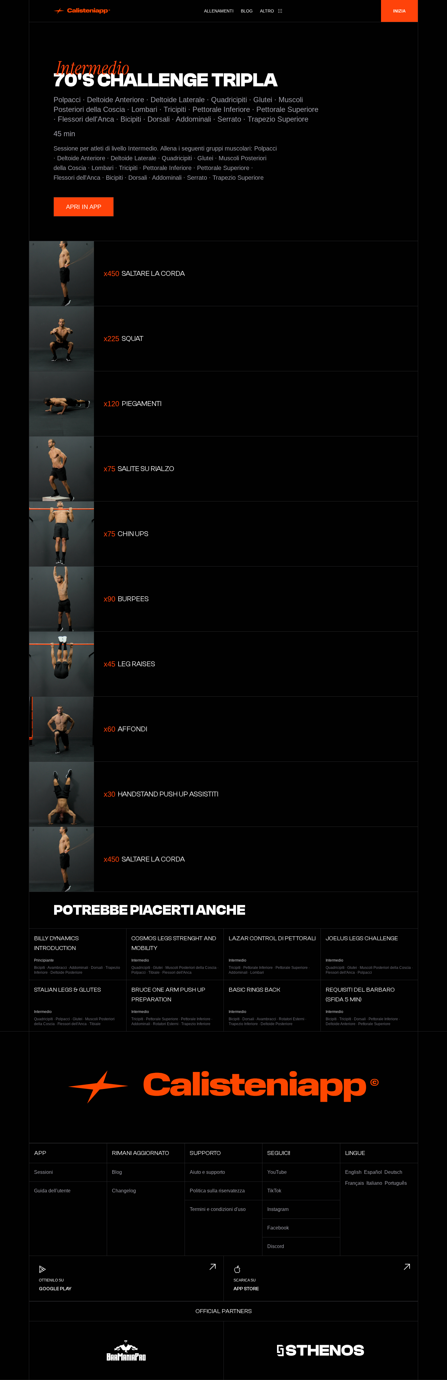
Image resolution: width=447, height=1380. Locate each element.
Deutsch (393, 1172)
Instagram (278, 1209)
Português (396, 1183)
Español (373, 1172)
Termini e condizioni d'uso (218, 1209)
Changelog (124, 1190)
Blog (247, 11)
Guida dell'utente (52, 1190)
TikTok (274, 1190)
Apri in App (83, 206)
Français (354, 1183)
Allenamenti (219, 11)
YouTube (277, 1172)
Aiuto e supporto (207, 1172)
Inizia (399, 11)
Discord (275, 1246)
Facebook (278, 1227)
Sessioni (43, 1172)
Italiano (374, 1183)
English (353, 1172)
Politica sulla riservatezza (217, 1190)
